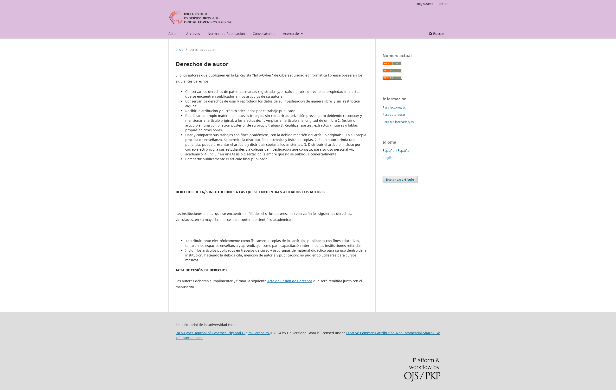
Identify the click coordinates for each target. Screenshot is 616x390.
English (389, 157)
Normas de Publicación (226, 33)
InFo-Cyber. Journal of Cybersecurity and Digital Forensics (223, 333)
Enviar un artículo (400, 179)
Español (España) (397, 150)
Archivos (193, 33)
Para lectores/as (394, 107)
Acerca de (291, 33)
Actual (173, 33)
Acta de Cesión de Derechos (289, 281)
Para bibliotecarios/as (398, 122)
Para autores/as (394, 114)
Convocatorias (264, 33)
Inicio (179, 49)
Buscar (438, 33)
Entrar (443, 3)
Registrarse (425, 3)
